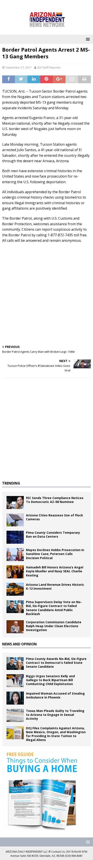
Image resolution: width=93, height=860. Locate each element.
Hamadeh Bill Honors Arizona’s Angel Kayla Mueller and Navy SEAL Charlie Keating (54, 571)
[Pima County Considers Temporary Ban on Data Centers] (15, 537)
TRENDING (11, 483)
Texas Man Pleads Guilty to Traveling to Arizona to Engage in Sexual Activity (55, 715)
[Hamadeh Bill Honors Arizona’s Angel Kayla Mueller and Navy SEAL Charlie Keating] (15, 571)
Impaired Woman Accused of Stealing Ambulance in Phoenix (55, 695)
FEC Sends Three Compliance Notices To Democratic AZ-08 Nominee (54, 500)
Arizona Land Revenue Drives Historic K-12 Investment (55, 587)
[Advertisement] (46, 294)
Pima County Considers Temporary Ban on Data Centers (53, 534)
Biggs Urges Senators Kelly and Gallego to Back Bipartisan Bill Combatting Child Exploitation (50, 680)
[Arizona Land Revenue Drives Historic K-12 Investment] (15, 589)
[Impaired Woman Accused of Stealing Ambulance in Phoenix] (15, 698)
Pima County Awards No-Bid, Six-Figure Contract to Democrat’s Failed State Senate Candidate (56, 663)
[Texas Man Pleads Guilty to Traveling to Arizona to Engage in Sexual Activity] (15, 715)
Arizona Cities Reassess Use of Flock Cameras (54, 517)
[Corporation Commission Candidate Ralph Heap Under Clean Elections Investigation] (15, 626)
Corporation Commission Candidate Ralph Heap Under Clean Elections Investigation (53, 626)
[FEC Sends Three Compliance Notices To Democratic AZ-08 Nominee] (15, 502)
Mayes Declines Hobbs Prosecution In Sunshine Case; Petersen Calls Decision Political (55, 554)
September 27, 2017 (18, 67)
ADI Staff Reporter (49, 67)
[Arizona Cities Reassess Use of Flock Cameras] (15, 519)
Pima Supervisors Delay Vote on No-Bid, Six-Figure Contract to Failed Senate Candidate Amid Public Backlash (54, 608)
